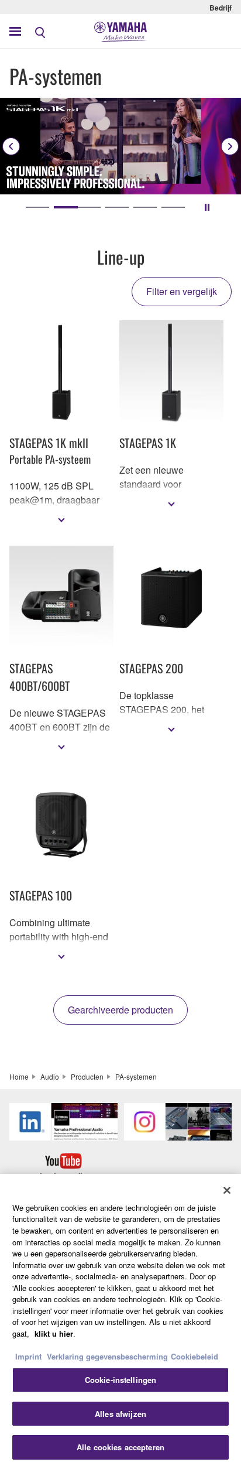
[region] (120, 1321)
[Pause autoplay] (207, 207)
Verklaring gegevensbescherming (107, 1356)
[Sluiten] (227, 1190)
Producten (87, 1076)
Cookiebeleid (194, 1356)
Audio (49, 1076)
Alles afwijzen (120, 1413)
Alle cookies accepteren (120, 1447)
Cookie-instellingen (120, 1379)
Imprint (28, 1356)
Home (19, 1076)
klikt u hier (54, 1333)
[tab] (37, 207)
